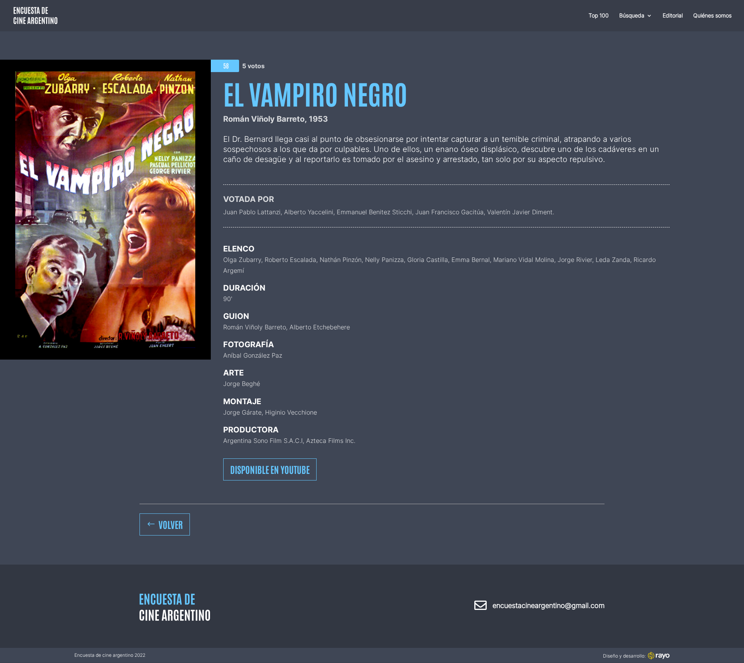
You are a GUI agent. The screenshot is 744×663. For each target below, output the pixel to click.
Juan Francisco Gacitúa (449, 212)
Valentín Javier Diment (520, 212)
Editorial (673, 16)
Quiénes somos (712, 16)
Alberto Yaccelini (308, 212)
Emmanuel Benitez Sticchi (374, 212)
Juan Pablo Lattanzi (252, 212)
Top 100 (599, 16)
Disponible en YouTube (270, 469)
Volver (170, 524)
